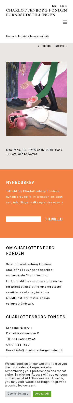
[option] (63, 6)
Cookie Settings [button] (18, 394)
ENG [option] (63, 6)
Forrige (46, 46)
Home (10, 36)
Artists (22, 36)
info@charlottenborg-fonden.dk (39, 350)
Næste (59, 46)
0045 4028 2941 (23, 339)
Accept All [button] (42, 394)
